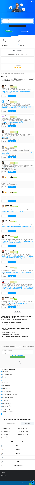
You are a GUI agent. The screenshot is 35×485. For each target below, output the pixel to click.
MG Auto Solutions (5, 403)
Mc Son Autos (7, 266)
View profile (4, 96)
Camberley (10, 377)
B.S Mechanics (4, 380)
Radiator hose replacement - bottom (14, 139)
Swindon (6, 164)
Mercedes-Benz (4, 139)
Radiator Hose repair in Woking (6, 431)
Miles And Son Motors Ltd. (6, 408)
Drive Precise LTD (5, 389)
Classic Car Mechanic (5, 386)
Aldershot (6, 371)
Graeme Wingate (8, 205)
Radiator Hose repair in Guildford (23, 428)
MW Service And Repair (5, 405)
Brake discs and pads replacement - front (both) (12, 305)
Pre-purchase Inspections (18, 465)
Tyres (18, 461)
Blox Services (4, 382)
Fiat (2, 305)
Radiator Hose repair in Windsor (23, 434)
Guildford (5, 138)
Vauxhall (3, 124)
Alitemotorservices (8, 115)
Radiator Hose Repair (7, 73)
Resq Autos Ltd (8, 280)
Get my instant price (12, 96)
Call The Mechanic (8, 100)
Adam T (3, 371)
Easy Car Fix (7, 220)
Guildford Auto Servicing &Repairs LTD (8, 394)
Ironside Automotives (5, 397)
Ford (2, 155)
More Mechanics (17, 311)
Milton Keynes (5, 123)
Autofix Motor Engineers (6, 379)
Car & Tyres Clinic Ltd (5, 385)
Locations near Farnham (11, 423)
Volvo (2, 109)
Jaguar (3, 184)
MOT (18, 457)
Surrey (14, 73)
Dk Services (4, 388)
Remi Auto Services (9, 85)
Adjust (28, 483)
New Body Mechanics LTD (6, 409)
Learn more (26, 482)
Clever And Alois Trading (10, 250)
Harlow (6, 238)
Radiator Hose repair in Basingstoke (6, 428)
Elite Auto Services (5, 391)
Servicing (18, 453)
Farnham (7, 88)
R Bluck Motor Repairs (9, 161)
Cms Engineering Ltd (9, 176)
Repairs (18, 445)
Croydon (9, 269)
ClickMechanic (2, 73)
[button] (34, 1)
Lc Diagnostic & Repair (9, 145)
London (6, 178)
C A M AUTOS (4, 383)
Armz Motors (7, 235)
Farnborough (9, 382)
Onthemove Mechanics (9, 297)
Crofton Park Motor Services (10, 191)
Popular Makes (27, 423)
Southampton (5, 108)
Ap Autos (3, 376)
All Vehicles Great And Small (6, 374)
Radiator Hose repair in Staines (6, 434)
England (12, 73)
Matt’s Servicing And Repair (6, 406)
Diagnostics (17, 449)
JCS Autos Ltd (4, 400)
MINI (2, 94)
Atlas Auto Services (5, 377)
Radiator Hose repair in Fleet (5, 437)
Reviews (12, 30)
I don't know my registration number (17, 355)
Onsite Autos (7, 130)
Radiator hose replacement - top (10, 94)
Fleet (12, 374)
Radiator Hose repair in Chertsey (23, 431)
